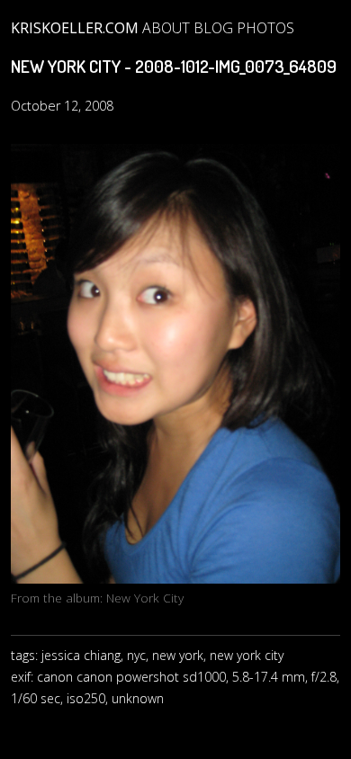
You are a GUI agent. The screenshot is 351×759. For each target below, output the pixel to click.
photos (265, 28)
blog (213, 28)
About (166, 28)
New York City (145, 597)
